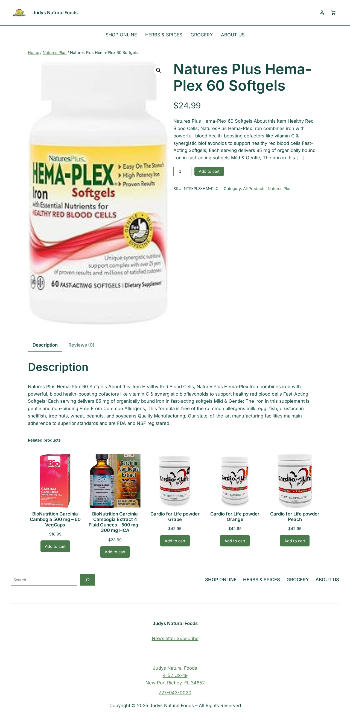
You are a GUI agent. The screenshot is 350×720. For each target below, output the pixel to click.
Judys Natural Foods (55, 12)
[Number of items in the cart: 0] (333, 13)
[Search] (87, 580)
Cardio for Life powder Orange (234, 516)
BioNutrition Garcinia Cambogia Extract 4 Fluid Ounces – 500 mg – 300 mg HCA (115, 522)
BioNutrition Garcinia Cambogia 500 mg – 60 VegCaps (55, 519)
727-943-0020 (175, 692)
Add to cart (209, 171)
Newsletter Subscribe (175, 638)
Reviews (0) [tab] (81, 345)
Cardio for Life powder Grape (175, 516)
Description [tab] (45, 345)
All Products (254, 188)
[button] (159, 70)
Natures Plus (54, 52)
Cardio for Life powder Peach (294, 516)
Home (33, 52)
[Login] (322, 13)
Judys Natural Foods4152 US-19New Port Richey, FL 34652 (175, 675)
